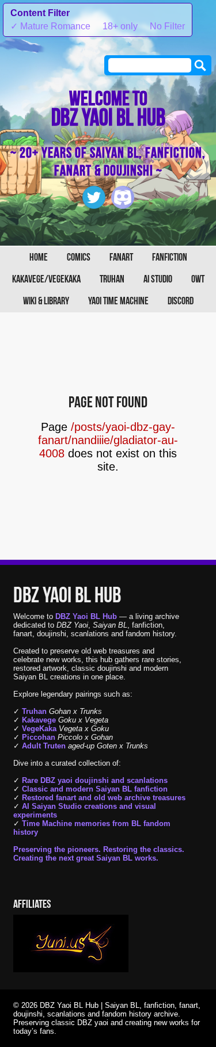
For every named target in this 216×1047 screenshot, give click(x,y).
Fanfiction (169, 257)
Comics (78, 257)
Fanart (121, 257)
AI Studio (157, 279)
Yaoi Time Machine (118, 301)
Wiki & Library (46, 301)
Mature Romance (50, 26)
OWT (197, 279)
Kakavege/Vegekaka (46, 279)
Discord (181, 301)
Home (38, 257)
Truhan (112, 279)
